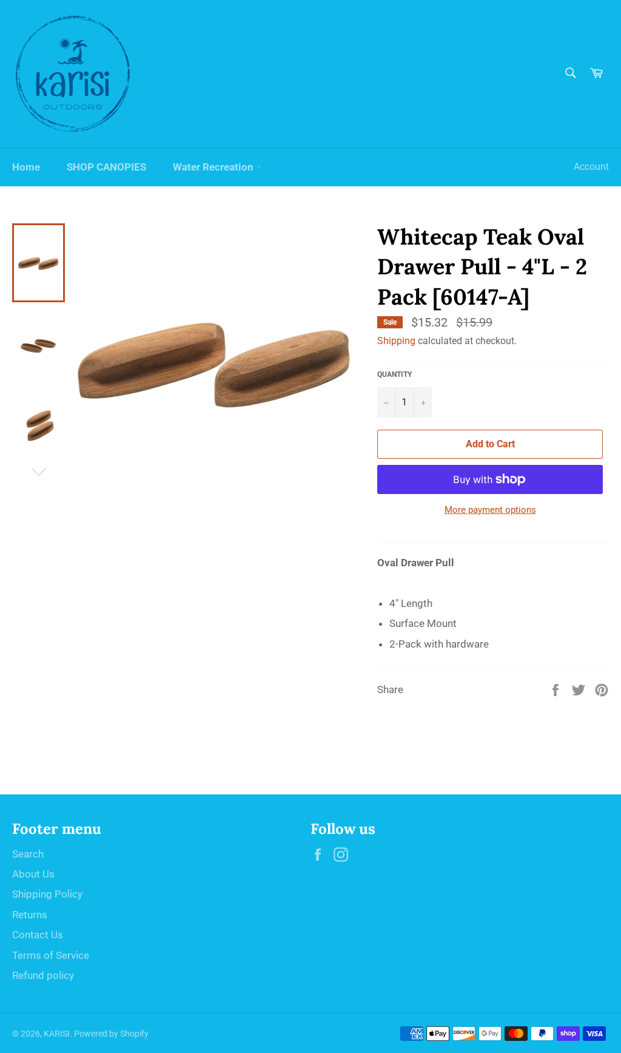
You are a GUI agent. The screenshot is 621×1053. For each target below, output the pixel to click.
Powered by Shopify (111, 1033)
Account (591, 166)
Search (28, 854)
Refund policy (43, 975)
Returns (29, 915)
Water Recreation (214, 167)
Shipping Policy (47, 894)
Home (26, 167)
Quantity (394, 374)
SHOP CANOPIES (106, 167)
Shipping (396, 341)
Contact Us (37, 935)
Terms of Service (50, 955)
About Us (33, 874)
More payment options (490, 509)
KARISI (57, 1033)
